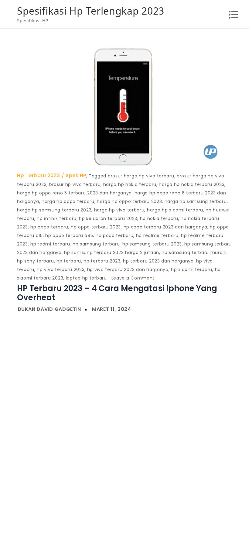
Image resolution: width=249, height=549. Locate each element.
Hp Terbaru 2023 (38, 175)
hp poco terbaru (115, 235)
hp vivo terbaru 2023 (60, 269)
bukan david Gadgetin (49, 309)
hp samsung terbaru (96, 244)
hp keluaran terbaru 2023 (108, 218)
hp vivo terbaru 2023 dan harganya (128, 269)
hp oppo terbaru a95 (69, 235)
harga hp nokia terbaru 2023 (191, 184)
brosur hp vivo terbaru (75, 184)
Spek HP (76, 175)
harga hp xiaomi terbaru (175, 210)
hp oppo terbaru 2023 (96, 227)
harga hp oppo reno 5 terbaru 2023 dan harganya (74, 193)
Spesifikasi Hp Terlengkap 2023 (90, 10)
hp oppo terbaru (49, 227)
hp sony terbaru (35, 261)
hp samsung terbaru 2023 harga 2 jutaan (111, 252)
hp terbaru (68, 261)
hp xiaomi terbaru (191, 269)
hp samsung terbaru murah (194, 252)
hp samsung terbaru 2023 (152, 244)
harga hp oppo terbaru (68, 201)
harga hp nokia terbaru (129, 184)
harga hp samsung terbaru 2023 (54, 210)
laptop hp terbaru (86, 278)
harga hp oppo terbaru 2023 (129, 201)
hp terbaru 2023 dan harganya (158, 261)
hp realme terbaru (157, 235)
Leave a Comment (133, 278)
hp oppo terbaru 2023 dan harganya (165, 227)
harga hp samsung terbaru (196, 201)
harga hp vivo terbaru (119, 210)
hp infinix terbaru (57, 218)
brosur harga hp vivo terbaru (141, 176)
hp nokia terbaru (159, 218)
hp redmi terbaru (50, 244)
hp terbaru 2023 (102, 261)
